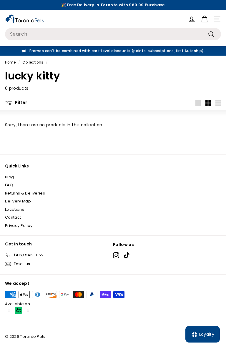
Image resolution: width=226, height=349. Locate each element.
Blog (9, 177)
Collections (32, 62)
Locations (14, 209)
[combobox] (113, 34)
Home (10, 62)
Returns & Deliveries (25, 193)
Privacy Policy (18, 225)
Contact (13, 217)
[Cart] (204, 19)
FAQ (9, 185)
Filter (20, 102)
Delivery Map (18, 201)
